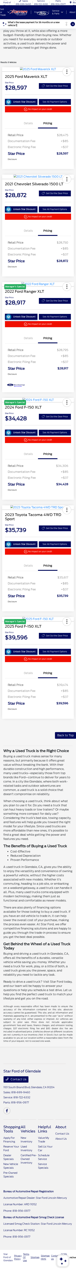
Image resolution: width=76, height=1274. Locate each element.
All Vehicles (28, 1129)
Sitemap (35, 1257)
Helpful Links (44, 1129)
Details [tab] (28, 123)
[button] (66, 71)
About (60, 1127)
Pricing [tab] (47, 123)
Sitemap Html (45, 1257)
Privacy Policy (18, 1257)
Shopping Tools (11, 1129)
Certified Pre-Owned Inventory (29, 1159)
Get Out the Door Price (57, 86)
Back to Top (65, 735)
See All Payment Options (55, 102)
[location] (70, 2)
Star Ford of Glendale (8, 1257)
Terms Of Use (26, 1257)
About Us (61, 1138)
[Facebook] (6, 1110)
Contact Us (18, 1079)
